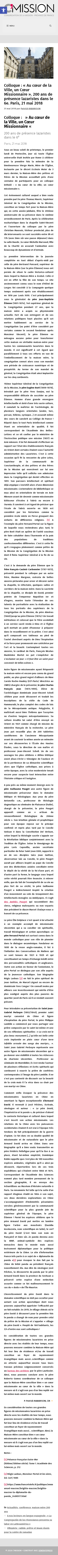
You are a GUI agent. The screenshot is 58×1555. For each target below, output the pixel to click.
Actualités (12, 1507)
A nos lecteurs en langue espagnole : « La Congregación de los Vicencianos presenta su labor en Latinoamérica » (28, 1519)
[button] (3, 10)
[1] (48, 520)
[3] (14, 1260)
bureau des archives (18, 1370)
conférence (25, 1507)
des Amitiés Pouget (15, 901)
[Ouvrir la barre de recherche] (50, 25)
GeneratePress (45, 1550)
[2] (21, 978)
